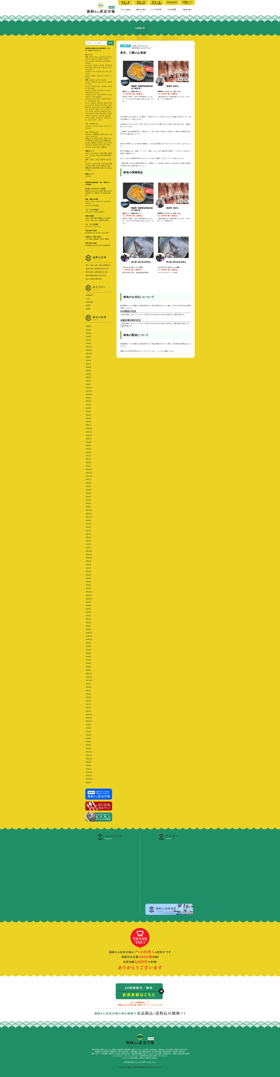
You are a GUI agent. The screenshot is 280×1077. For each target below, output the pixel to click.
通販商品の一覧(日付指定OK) (119, 1051)
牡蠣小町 (88, 168)
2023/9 (88, 438)
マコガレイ (99, 117)
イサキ (87, 59)
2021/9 (88, 520)
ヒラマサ (98, 71)
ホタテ (87, 153)
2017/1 (88, 711)
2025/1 (88, 384)
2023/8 (88, 442)
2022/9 (88, 479)
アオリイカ (88, 211)
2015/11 (89, 755)
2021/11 (89, 513)
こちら (158, 351)
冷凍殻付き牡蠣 (103, 220)
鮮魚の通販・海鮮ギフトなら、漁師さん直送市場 (107, 1049)
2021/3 (88, 540)
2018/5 (88, 656)
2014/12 (89, 772)
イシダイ (88, 71)
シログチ (92, 109)
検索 (110, 43)
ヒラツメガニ (108, 142)
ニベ (98, 100)
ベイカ (100, 126)
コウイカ (88, 126)
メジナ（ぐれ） (90, 117)
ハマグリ (92, 159)
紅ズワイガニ (104, 134)
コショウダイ (102, 82)
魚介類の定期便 (157, 1051)
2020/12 (89, 551)
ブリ (102, 109)
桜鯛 (86, 80)
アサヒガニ (88, 134)
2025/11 (89, 350)
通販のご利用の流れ (180, 1049)
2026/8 (88, 326)
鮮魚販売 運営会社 (179, 1051)
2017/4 (88, 700)
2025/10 (89, 353)
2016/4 (88, 738)
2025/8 (88, 360)
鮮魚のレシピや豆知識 (166, 1049)
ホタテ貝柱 (103, 153)
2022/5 (88, 493)
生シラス (88, 107)
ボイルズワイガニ (97, 138)
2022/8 (88, 483)
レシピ (88, 298)
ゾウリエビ (88, 226)
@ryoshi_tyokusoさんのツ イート (159, 843)
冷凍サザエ (103, 168)
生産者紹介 (153, 1049)
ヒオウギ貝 (104, 163)
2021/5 (88, 534)
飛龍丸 (107, 239)
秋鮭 (86, 56)
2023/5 (88, 452)
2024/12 (89, 387)
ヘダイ (100, 119)
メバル (87, 90)
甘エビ (100, 142)
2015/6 (88, 762)
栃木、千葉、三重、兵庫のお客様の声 (98, 265)
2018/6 (88, 653)
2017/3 (88, 704)
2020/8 (88, 564)
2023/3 (88, 459)
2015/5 (88, 765)
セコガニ (88, 142)
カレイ (96, 56)
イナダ (106, 109)
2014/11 (89, 775)
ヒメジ (108, 90)
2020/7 (88, 568)
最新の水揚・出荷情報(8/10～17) (97, 268)
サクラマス (103, 105)
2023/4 (88, 455)
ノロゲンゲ (88, 98)
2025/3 (88, 377)
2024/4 (88, 415)
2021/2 (88, 544)
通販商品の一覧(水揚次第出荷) (141, 1051)
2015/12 (89, 751)
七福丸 (102, 239)
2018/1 (88, 670)
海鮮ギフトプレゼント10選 (94, 191)
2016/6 (88, 734)
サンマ (103, 107)
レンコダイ (88, 65)
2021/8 (88, 523)
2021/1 (88, 547)
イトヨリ (92, 61)
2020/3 (88, 581)
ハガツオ (101, 65)
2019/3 (88, 622)
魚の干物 (88, 232)
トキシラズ (94, 59)
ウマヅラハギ (101, 90)
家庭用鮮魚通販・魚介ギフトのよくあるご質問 (147, 1053)
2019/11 (89, 595)
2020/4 (88, 578)
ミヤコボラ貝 (96, 163)
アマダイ (88, 63)
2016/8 (88, 728)
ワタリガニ (88, 144)
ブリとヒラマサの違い (92, 205)
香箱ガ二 (95, 142)
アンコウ (88, 86)
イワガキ (92, 155)
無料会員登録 (167, 1051)
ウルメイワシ (96, 86)
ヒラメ (110, 67)
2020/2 (88, 585)
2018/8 (88, 646)
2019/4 (88, 619)
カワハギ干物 (96, 232)
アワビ (98, 159)
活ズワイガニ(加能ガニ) (103, 140)
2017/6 (88, 694)
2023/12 (89, 428)
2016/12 (89, 714)
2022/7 (88, 486)
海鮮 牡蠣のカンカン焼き (102, 218)
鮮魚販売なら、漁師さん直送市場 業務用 (176, 1053)
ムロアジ (100, 103)
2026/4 (88, 333)
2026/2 (88, 340)
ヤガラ (95, 119)
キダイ (92, 201)
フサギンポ (94, 82)
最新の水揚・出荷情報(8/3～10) (97, 272)
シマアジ (106, 75)
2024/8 (88, 401)
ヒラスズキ (88, 69)
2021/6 (88, 530)
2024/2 (88, 421)
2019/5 (88, 615)
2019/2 (88, 625)
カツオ (95, 65)
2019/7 (88, 608)
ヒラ (86, 61)
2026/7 (88, 329)
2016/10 (89, 721)
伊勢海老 (96, 134)
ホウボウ (98, 61)
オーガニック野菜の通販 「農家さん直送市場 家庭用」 (140, 1058)
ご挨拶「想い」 (96, 1053)
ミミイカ (95, 126)
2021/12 (89, 510)
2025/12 (89, 346)
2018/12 (89, 632)
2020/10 (89, 557)
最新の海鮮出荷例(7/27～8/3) (96, 275)
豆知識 (88, 308)
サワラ (87, 75)
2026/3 (88, 336)
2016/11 (89, 717)
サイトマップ (162, 1055)
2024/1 (88, 425)
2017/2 (88, 707)
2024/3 (88, 418)
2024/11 (89, 391)
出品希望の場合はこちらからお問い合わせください (140, 1062)
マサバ (110, 113)
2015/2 (88, 768)
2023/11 (89, 432)
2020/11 (89, 554)
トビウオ (101, 115)
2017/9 (88, 683)
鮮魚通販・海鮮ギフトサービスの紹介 (137, 1049)
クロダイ (106, 59)
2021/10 (89, 517)
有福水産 (96, 239)
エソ (94, 94)
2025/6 (88, 367)
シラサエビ (94, 136)
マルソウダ (96, 67)
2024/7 (88, 404)
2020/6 (88, 571)
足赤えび (88, 138)
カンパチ (105, 71)
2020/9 (88, 561)
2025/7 (88, 363)
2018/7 (88, 649)
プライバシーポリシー (131, 1055)
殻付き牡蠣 (95, 168)
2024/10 (89, 394)
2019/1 (88, 629)
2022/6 (88, 489)
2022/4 (88, 496)
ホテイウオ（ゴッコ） (92, 92)
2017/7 (88, 690)
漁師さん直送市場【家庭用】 (101, 8)
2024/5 (88, 411)
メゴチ (90, 119)
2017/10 (89, 680)
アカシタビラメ (102, 94)
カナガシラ (99, 201)
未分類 (88, 305)
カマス (97, 113)
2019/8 (88, 605)
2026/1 (88, 343)
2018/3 (88, 663)
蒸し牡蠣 (103, 155)
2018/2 (88, 666)
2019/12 (89, 591)
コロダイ (93, 103)
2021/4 (88, 537)
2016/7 (88, 731)
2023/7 (88, 445)
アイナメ (103, 80)
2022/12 (89, 469)
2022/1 (88, 506)
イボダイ (93, 75)
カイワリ (109, 56)
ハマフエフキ (92, 100)
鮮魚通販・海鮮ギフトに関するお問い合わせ (116, 1053)
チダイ (87, 201)
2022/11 (89, 472)
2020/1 (88, 588)
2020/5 (88, 574)
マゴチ (110, 105)
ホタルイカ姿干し (99, 211)
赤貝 (93, 165)
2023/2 (88, 462)
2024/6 (88, 408)
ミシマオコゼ (106, 61)
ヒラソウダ (88, 67)
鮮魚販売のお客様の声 (102, 1051)
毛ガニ (108, 144)
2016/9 (88, 724)
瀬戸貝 (103, 159)
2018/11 (89, 636)
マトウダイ (96, 98)
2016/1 (88, 748)
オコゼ (97, 105)
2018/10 (89, 639)
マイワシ (93, 90)
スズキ (100, 59)
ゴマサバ (88, 115)
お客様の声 (89, 295)
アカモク (88, 176)
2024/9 (88, 397)
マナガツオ (91, 88)
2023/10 (89, 435)
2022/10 (89, 476)
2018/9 (88, 642)
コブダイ (104, 86)
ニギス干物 (104, 232)
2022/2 (88, 503)
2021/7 (88, 527)
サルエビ (88, 147)
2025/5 (88, 370)
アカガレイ (88, 94)
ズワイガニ (96, 226)
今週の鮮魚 (89, 302)
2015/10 (89, 758)
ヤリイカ (106, 126)
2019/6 (88, 612)
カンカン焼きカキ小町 (103, 165)
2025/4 (88, 374)
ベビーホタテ (94, 153)
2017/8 (88, 687)
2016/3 (88, 741)
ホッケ (87, 103)
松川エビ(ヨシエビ (99, 144)
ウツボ (91, 56)
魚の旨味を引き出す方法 (93, 245)
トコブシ (88, 163)
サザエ (98, 155)
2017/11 (89, 677)
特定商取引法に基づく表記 (148, 1055)
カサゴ (98, 109)
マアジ (90, 84)
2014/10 (89, 779)
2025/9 (88, 357)
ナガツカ (104, 67)
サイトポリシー (118, 1055)
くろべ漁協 (88, 239)
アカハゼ (92, 80)
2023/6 (88, 449)
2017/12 (89, 673)
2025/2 (88, 380)
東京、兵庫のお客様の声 (94, 278)
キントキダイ (96, 107)
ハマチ (98, 80)
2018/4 (88, 660)
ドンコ (87, 82)
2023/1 (88, 466)
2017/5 (88, 697)
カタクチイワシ (106, 111)
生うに (90, 170)
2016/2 (88, 745)
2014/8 (88, 782)
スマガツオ (108, 65)
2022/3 (88, 500)
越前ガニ (104, 147)
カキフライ (94, 220)
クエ (93, 71)
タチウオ (102, 56)
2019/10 (89, 598)
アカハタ (100, 75)
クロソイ (95, 115)
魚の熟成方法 (106, 245)
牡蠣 (86, 159)
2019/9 (88, 602)
